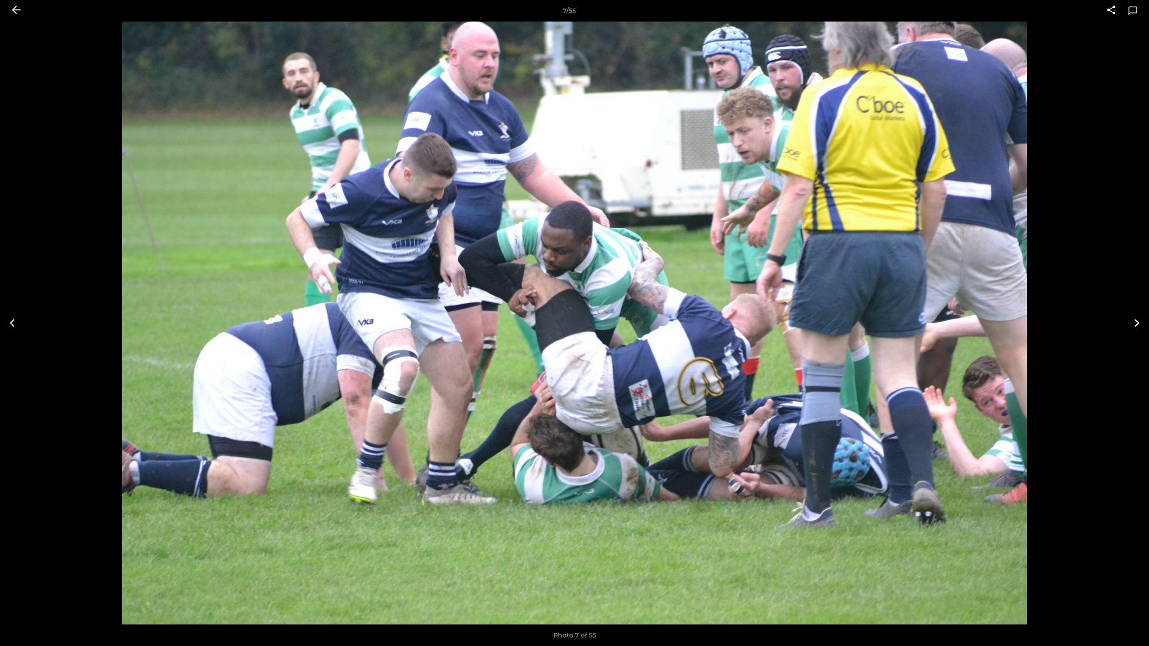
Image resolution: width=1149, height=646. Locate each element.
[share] (1111, 10)
